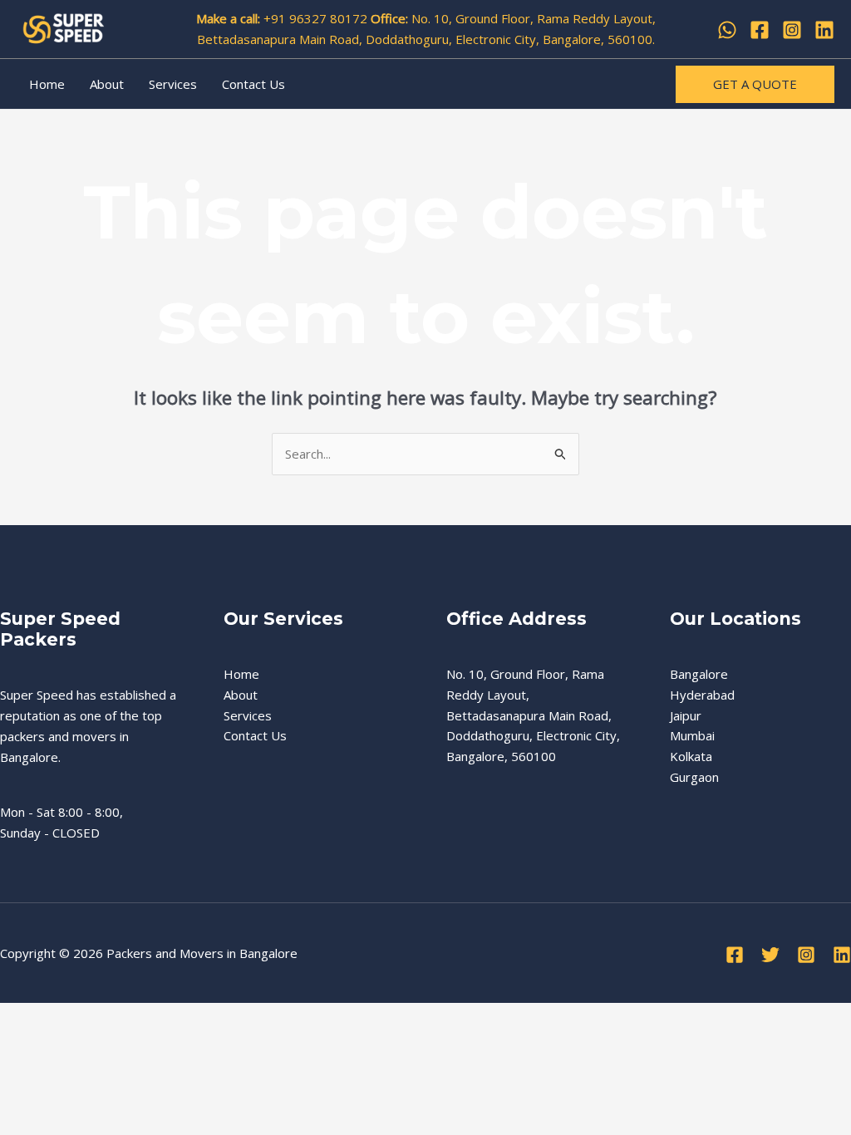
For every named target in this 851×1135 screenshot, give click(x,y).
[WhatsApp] (727, 30)
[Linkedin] (824, 30)
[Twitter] (770, 955)
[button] (755, 84)
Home (47, 84)
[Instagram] (792, 30)
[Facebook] (760, 30)
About (107, 84)
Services (173, 84)
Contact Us (253, 84)
